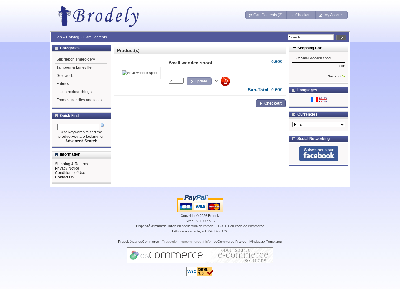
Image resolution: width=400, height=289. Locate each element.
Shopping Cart (310, 48)
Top (59, 37)
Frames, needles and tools (79, 100)
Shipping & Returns (71, 164)
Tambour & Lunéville (74, 67)
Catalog (72, 37)
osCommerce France (230, 241)
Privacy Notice (67, 168)
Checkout (334, 76)
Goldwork (65, 75)
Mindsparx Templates (265, 241)
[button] (266, 15)
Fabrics (63, 84)
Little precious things (74, 92)
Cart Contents (95, 37)
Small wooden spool (316, 58)
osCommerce (148, 241)
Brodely (214, 215)
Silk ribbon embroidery (76, 59)
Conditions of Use (70, 173)
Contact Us (64, 177)
